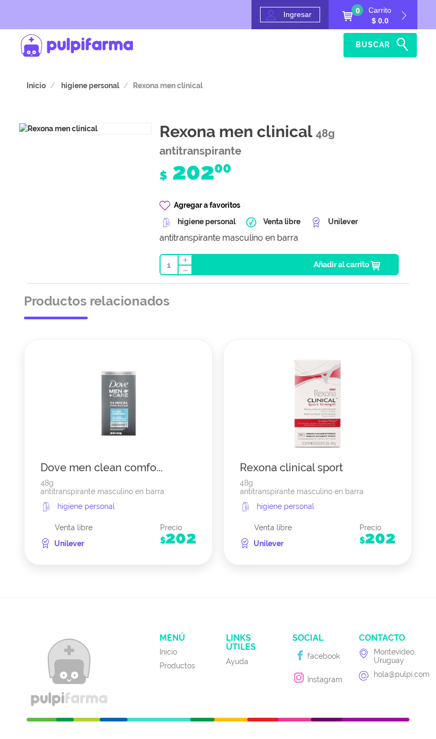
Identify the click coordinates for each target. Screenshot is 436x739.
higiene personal (89, 85)
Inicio (299, 45)
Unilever (69, 543)
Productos (177, 665)
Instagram (323, 679)
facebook (322, 656)
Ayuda (327, 45)
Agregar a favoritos (207, 205)
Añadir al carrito (342, 264)
